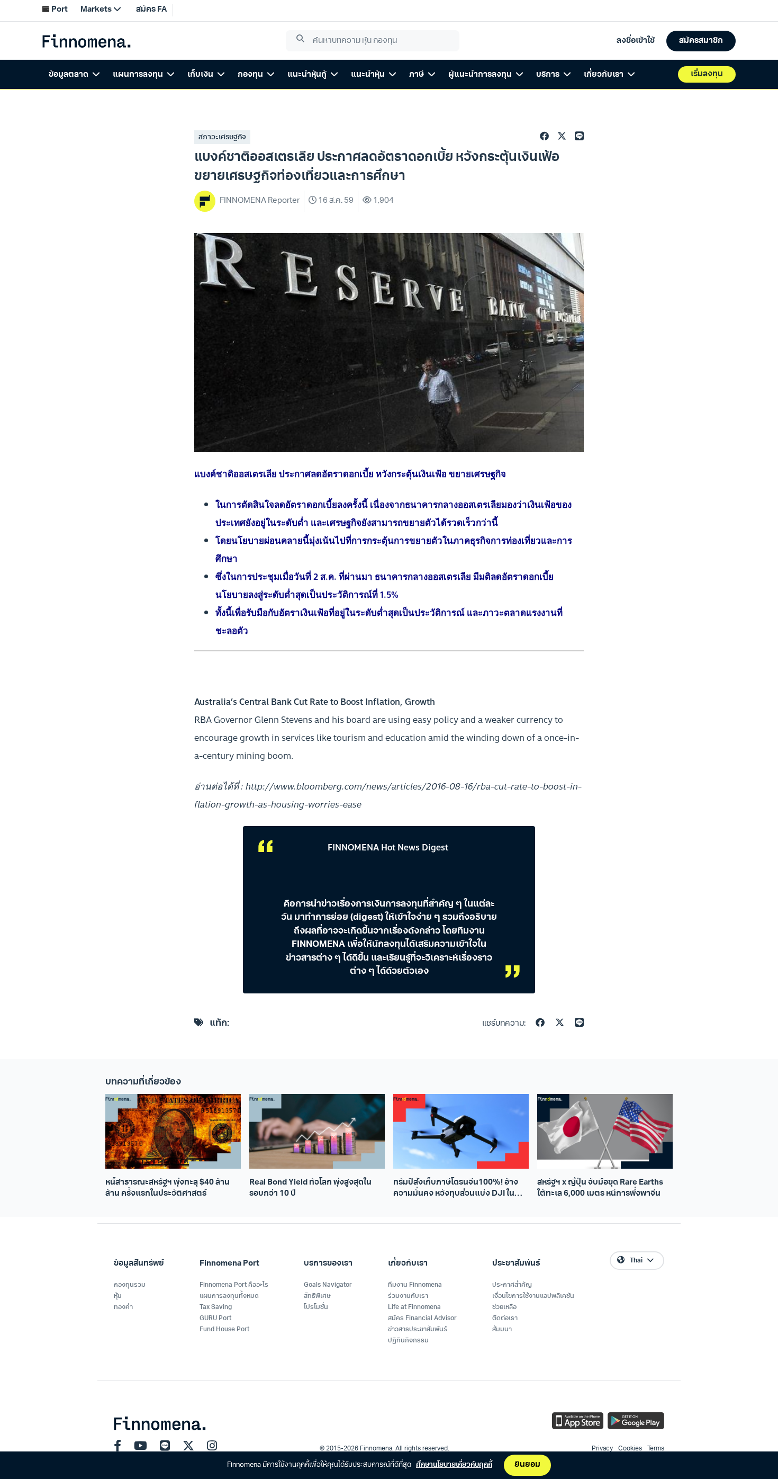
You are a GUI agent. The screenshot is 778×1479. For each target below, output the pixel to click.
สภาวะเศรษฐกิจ (222, 137)
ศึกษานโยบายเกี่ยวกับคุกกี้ (454, 1465)
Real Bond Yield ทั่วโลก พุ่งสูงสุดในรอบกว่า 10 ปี (310, 1188)
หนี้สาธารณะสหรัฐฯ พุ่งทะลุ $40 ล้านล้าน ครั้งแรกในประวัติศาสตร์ (167, 1188)
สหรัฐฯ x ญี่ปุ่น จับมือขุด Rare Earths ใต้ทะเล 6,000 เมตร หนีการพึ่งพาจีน (600, 1188)
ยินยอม (527, 1465)
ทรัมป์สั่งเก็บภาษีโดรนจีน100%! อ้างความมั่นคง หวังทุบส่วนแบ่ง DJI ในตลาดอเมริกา (455, 1189)
